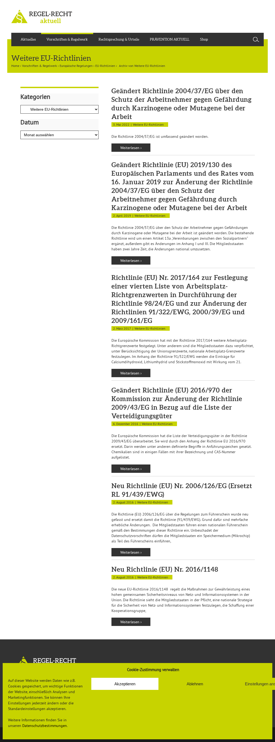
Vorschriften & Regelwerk (67, 39)
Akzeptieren (124, 684)
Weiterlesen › (131, 147)
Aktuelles (28, 39)
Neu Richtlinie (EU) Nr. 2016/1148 (164, 569)
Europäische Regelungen (76, 66)
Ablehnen (195, 684)
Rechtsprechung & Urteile (119, 39)
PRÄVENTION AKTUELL (169, 39)
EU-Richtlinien (105, 66)
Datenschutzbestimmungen (44, 725)
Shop (204, 39)
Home (15, 66)
